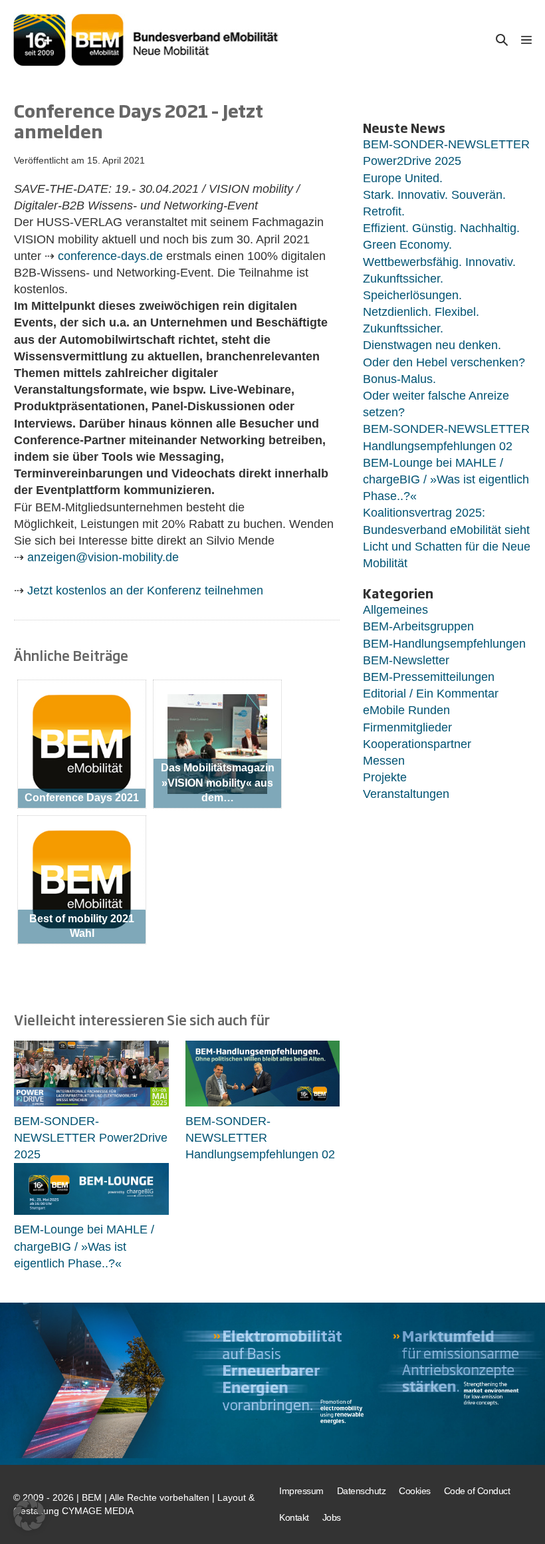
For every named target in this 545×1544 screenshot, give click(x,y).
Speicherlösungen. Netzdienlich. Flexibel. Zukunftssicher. (421, 312)
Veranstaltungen (406, 794)
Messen (384, 760)
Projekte (385, 777)
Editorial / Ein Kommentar (430, 693)
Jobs (331, 1517)
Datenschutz (361, 1490)
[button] (502, 39)
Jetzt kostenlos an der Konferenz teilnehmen (145, 590)
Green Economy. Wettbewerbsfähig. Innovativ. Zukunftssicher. (439, 261)
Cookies (415, 1490)
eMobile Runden (406, 710)
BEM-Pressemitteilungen (428, 677)
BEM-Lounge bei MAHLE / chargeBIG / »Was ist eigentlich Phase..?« (84, 1246)
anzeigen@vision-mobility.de (103, 557)
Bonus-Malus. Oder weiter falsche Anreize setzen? (436, 395)
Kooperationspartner (417, 744)
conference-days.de (110, 256)
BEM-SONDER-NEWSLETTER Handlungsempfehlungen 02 (260, 1137)
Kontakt (294, 1517)
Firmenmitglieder (407, 727)
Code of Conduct (477, 1490)
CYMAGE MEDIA (98, 1510)
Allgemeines (395, 609)
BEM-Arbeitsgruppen (418, 626)
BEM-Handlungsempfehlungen (444, 643)
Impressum (301, 1490)
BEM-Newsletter (406, 660)
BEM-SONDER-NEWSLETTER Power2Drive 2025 (90, 1137)
